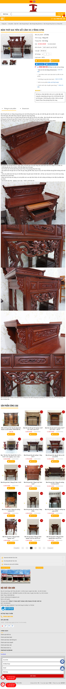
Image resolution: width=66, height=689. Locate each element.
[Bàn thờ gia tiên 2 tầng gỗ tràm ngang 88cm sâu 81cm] (55, 527)
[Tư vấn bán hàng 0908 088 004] (3, 677)
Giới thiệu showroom (5, 567)
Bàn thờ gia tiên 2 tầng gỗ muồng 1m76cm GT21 (55, 483)
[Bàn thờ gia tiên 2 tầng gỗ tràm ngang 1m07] (11, 527)
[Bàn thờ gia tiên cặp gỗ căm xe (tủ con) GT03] (55, 445)
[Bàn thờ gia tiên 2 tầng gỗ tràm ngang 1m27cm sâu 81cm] (33, 527)
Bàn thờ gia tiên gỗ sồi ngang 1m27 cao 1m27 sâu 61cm (33, 428)
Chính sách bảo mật (6, 645)
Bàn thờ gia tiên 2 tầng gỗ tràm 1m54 (11, 482)
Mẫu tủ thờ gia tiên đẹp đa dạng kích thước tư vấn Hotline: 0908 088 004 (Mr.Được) (11, 428)
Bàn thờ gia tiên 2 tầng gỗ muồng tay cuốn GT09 (55, 510)
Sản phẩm (10, 23)
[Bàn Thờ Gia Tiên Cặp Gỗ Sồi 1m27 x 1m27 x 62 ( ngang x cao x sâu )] (11, 445)
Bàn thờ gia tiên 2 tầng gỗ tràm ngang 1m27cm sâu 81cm (33, 537)
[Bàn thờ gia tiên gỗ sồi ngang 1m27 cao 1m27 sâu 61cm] (33, 418)
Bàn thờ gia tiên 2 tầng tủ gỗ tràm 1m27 (33, 483)
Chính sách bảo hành (6, 637)
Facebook (3, 654)
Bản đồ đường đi (39, 567)
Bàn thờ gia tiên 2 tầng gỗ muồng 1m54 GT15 (11, 510)
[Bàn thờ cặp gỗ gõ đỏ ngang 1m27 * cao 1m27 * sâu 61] (55, 418)
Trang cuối (50, 548)
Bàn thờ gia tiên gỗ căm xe (36, 23)
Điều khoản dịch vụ (6, 647)
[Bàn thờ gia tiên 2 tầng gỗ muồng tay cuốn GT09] (55, 500)
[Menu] (35, 19)
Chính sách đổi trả (6, 634)
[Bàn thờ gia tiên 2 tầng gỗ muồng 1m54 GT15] (11, 500)
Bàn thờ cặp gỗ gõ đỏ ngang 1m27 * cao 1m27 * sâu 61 (55, 428)
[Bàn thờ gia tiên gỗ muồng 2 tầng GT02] (33, 500)
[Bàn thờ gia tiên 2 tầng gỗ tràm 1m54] (11, 473)
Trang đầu (16, 548)
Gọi (59, 19)
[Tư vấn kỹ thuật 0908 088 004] (3, 685)
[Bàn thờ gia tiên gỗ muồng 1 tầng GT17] (33, 445)
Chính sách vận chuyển (7, 642)
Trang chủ (4, 23)
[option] (5, 62)
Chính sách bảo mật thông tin (9, 640)
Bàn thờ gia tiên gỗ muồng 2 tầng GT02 (33, 510)
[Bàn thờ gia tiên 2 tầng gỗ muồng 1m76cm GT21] (55, 473)
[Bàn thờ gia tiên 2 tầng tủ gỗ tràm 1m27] (33, 473)
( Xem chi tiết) (58, 79)
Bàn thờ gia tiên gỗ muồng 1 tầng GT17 (33, 456)
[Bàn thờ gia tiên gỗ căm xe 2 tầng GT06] (5, 62)
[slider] (38, 90)
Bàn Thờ (16, 23)
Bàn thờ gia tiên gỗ (24, 23)
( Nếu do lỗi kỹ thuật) (53, 82)
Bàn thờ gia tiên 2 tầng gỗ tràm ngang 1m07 (11, 537)
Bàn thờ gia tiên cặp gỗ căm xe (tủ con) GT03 (55, 456)
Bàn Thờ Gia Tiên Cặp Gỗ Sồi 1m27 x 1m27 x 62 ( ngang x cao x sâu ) (11, 456)
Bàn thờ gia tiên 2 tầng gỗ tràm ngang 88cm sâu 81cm (55, 537)
